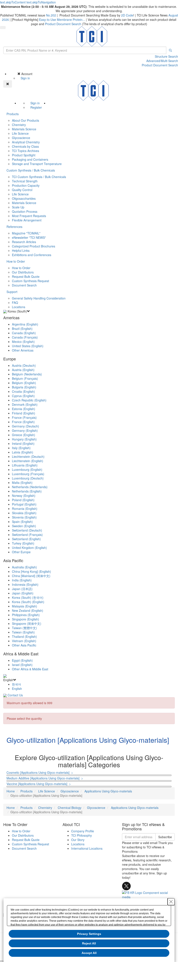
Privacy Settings (89, 934)
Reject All (89, 943)
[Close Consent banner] (171, 901)
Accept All (89, 953)
